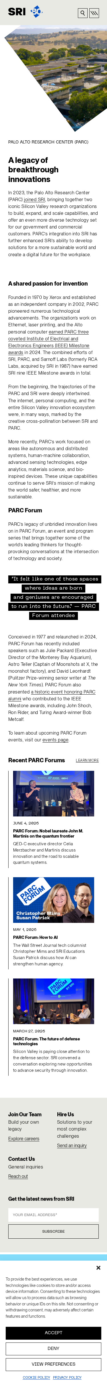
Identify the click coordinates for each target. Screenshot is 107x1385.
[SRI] (25, 11)
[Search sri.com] (82, 13)
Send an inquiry (72, 1145)
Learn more (87, 761)
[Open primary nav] (94, 13)
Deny (53, 1349)
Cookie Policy (36, 1378)
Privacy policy (67, 1378)
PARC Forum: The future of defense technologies (46, 1041)
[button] (98, 1268)
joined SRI (34, 199)
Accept (53, 1333)
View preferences (53, 1364)
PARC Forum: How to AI (35, 937)
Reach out (18, 1176)
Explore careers (23, 1138)
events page (56, 740)
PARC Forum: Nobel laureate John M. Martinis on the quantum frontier (48, 833)
